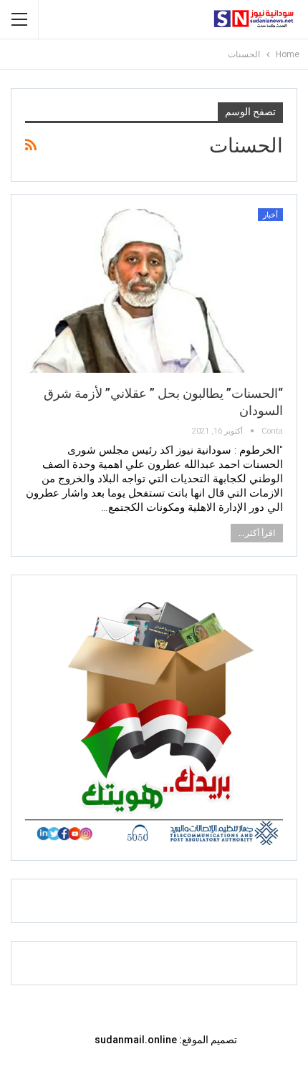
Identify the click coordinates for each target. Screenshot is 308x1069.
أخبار (270, 215)
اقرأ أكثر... (257, 533)
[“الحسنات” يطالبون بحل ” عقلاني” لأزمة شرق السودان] (154, 290)
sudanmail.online (136, 1039)
